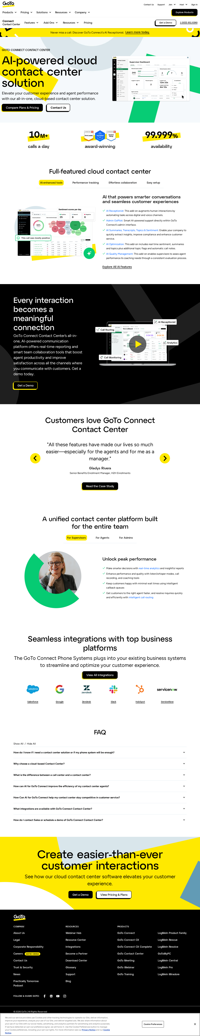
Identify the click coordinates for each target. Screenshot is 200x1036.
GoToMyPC (164, 953)
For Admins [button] (126, 537)
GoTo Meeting (125, 960)
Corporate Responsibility (28, 946)
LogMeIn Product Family (172, 932)
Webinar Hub (73, 932)
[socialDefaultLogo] (44, 996)
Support (161, 4)
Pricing (25, 12)
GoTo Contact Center (130, 953)
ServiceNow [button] (167, 701)
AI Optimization (115, 244)
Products (7, 12)
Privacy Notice (88, 1030)
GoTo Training (125, 974)
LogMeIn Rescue (168, 939)
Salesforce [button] (32, 701)
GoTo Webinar (125, 967)
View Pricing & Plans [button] (114, 894)
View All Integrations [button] (100, 675)
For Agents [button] (102, 537)
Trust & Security (23, 967)
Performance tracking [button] (85, 182)
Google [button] (60, 701)
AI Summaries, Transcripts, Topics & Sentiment (132, 230)
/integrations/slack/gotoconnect (113, 688)
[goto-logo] (100, 918)
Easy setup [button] (153, 182)
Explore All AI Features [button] (117, 266)
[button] (138, 344)
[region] (100, 1024)
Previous (35, 458)
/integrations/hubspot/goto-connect (140, 690)
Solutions (42, 12)
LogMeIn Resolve (168, 946)
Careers (18, 953)
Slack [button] (113, 701)
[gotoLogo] (8, 4)
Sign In (194, 4)
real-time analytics (149, 568)
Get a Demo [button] (26, 385)
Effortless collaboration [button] (123, 182)
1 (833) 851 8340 (189, 22)
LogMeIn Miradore (169, 974)
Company (80, 12)
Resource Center (76, 939)
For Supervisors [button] (76, 537)
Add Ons (49, 22)
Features (30, 22)
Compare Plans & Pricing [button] (22, 107)
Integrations (73, 946)
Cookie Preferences (153, 1024)
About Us (19, 932)
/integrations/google (59, 688)
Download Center (76, 960)
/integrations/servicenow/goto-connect (167, 690)
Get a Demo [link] (165, 22)
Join (170, 4)
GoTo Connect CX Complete (134, 946)
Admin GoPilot (114, 220)
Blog (68, 981)
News (16, 974)
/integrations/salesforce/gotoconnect (33, 690)
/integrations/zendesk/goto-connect (86, 690)
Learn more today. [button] (137, 32)
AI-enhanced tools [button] (51, 182)
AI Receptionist (114, 210)
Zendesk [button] (86, 701)
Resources (61, 12)
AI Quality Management (119, 253)
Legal (16, 939)
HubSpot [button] (140, 701)
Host (182, 4)
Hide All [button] (31, 743)
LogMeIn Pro (165, 967)
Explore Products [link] (184, 12)
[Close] (195, 1024)
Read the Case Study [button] (100, 486)
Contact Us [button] (58, 107)
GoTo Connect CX (128, 939)
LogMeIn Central (168, 960)
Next (165, 458)
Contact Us (149, 4)
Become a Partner (77, 953)
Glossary (71, 967)
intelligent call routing (141, 597)
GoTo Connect (126, 932)
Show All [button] (18, 743)
